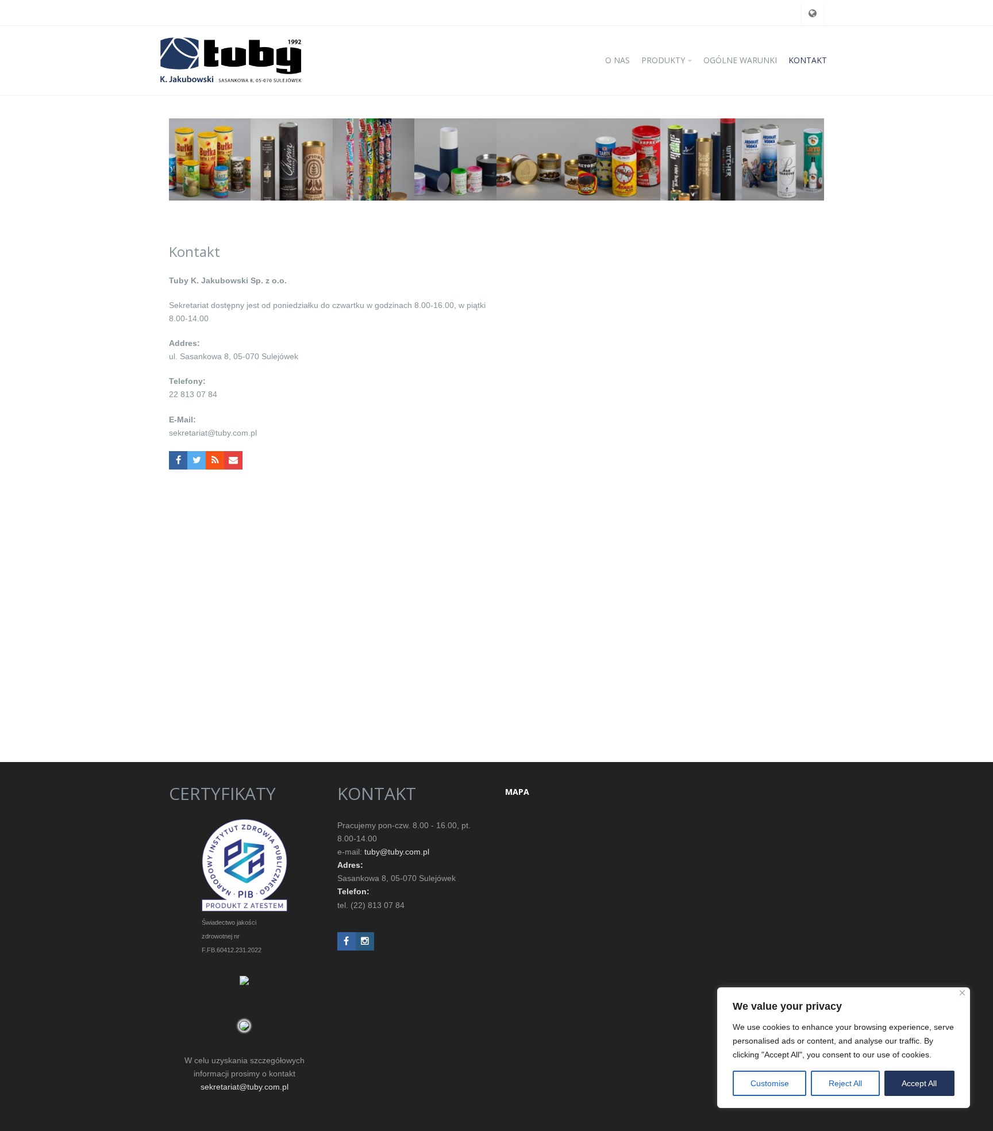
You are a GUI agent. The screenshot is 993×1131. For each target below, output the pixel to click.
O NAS (617, 60)
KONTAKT (807, 60)
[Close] (962, 992)
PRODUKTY (663, 60)
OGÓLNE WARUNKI (740, 60)
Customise (769, 1083)
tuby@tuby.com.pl (396, 851)
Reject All (845, 1083)
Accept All (919, 1083)
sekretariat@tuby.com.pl (244, 1086)
